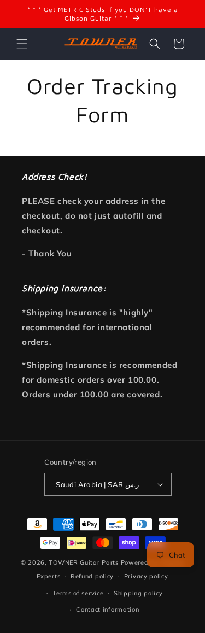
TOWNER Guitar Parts (83, 562)
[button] (22, 44)
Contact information (107, 609)
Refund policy (92, 576)
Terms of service (77, 593)
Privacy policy (146, 576)
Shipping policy (138, 593)
